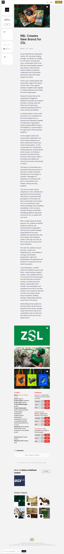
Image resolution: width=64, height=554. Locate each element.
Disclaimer (47, 544)
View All (46, 471)
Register (58, 2)
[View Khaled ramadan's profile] (29, 504)
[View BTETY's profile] (41, 504)
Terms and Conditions (39, 544)
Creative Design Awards (38, 545)
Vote (47, 401)
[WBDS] (5, 57)
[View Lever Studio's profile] (41, 516)
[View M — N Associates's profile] (16, 504)
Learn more (12, 551)
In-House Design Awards (26, 545)
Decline (18, 551)
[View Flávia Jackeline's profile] (16, 516)
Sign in (52, 2)
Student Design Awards (49, 545)
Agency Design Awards (14, 545)
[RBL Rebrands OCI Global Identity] (19, 480)
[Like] (47, 7)
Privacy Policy (17, 544)
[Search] (47, 2)
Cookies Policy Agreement (27, 544)
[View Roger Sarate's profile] (29, 516)
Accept (24, 551)
